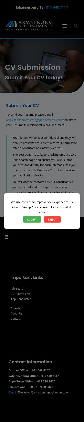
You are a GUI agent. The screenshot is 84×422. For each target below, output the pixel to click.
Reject (52, 219)
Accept (32, 219)
